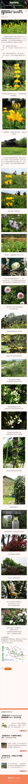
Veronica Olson (17, 781)
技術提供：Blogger (15, 778)
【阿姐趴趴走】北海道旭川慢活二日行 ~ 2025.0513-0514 (11, 736)
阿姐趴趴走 (8, 669)
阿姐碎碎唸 (14, 2)
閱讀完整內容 (23, 731)
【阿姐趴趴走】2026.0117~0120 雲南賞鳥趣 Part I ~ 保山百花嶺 (11, 716)
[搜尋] (26, 3)
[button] (26, 11)
